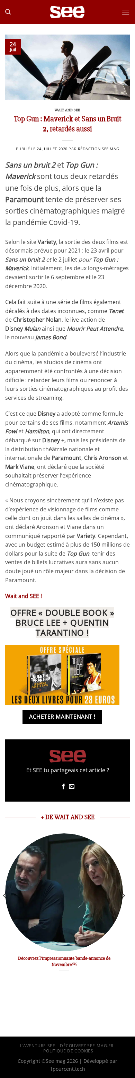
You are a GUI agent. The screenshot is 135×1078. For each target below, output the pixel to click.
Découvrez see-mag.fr (86, 1046)
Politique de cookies (68, 1051)
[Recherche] (8, 12)
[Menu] (126, 11)
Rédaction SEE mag (98, 148)
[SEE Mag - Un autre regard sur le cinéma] (67, 12)
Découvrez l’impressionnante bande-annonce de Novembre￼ (64, 961)
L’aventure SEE (37, 1046)
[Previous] (4, 909)
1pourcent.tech (67, 1069)
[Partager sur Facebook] (63, 787)
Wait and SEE (67, 110)
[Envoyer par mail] (71, 787)
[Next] (123, 909)
